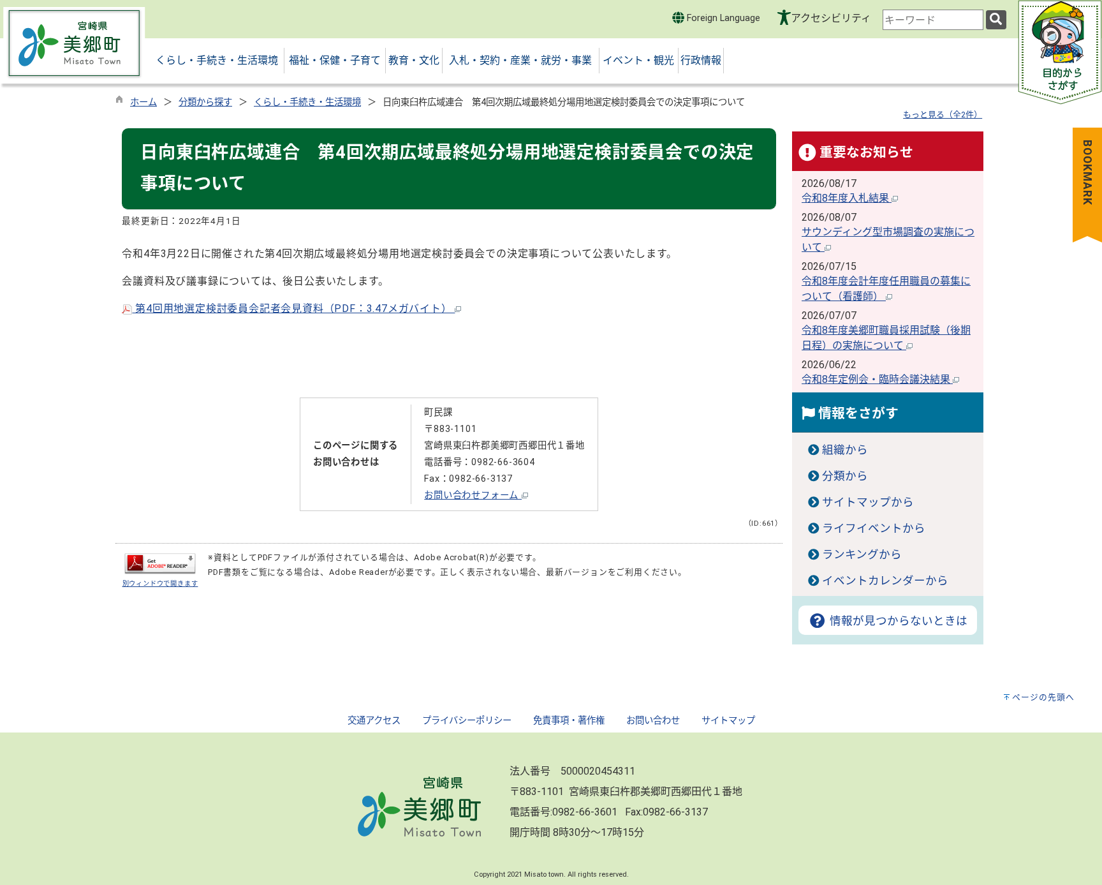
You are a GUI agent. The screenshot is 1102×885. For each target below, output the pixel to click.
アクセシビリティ (831, 18)
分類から (845, 476)
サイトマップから (868, 502)
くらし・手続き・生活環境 (307, 102)
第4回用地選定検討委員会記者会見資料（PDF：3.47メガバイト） (293, 308)
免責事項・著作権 (569, 720)
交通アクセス (374, 720)
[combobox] (933, 19)
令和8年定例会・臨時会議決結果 (877, 379)
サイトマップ (728, 720)
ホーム (143, 102)
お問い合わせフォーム (473, 495)
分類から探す (205, 102)
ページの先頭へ (1043, 697)
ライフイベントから (873, 528)
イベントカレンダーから (885, 580)
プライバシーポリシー (466, 720)
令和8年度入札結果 (847, 198)
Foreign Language (722, 18)
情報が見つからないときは (897, 620)
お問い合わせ (653, 720)
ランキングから (862, 554)
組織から (845, 449)
